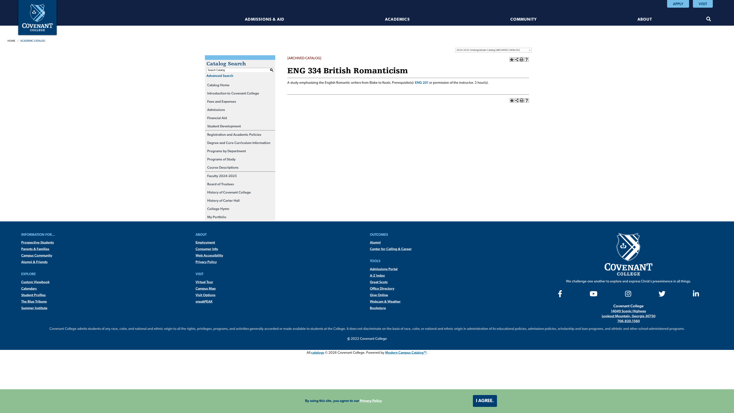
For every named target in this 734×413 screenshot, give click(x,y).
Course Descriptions (223, 167)
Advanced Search (219, 76)
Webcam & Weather (385, 301)
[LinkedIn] (696, 295)
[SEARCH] (708, 19)
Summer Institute (34, 308)
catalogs (317, 352)
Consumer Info (207, 249)
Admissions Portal (384, 269)
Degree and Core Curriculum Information (238, 143)
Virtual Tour (204, 282)
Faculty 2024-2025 (222, 176)
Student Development (224, 126)
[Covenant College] (37, 17)
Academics (397, 20)
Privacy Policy (206, 262)
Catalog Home (218, 85)
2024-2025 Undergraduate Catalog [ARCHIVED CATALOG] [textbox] (488, 50)
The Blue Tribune (34, 301)
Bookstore (378, 308)
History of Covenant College (229, 192)
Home (11, 40)
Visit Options (205, 295)
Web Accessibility (209, 255)
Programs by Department (226, 151)
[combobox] (493, 50)
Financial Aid (217, 118)
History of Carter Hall (223, 200)
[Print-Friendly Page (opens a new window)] (522, 59)
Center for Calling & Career (391, 249)
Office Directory (382, 288)
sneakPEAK (204, 301)
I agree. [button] (485, 401)
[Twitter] (662, 295)
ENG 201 (421, 82)
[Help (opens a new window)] (527, 59)
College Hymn (218, 209)
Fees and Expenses (221, 101)
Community (523, 20)
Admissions (216, 110)
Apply (678, 4)
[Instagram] (628, 295)
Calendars (29, 288)
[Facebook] (560, 295)
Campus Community (36, 255)
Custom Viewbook (35, 282)
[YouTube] (594, 295)
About (644, 20)
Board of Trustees (220, 184)
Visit (703, 4)
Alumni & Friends (34, 262)
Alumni (375, 242)
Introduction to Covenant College (233, 93)
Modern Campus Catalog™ (406, 352)
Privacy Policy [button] (371, 401)
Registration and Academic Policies (234, 135)
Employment (205, 242)
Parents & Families (35, 249)
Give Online (379, 295)
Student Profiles (33, 295)
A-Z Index (377, 275)
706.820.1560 (628, 321)
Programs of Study (221, 159)
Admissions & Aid (264, 20)
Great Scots (379, 282)
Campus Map (206, 288)
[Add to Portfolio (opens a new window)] (512, 59)
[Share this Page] (517, 59)
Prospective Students (37, 242)
